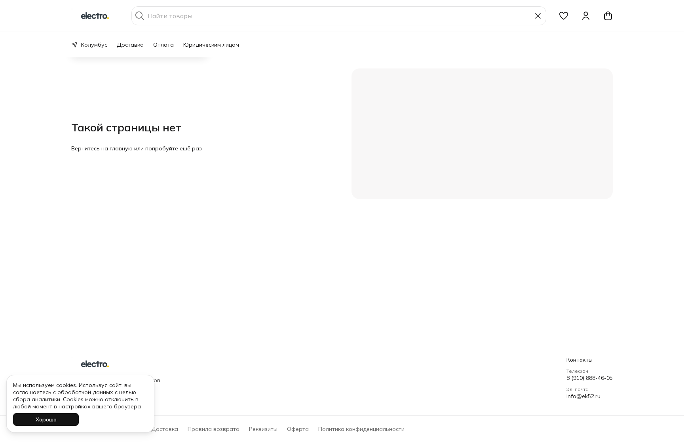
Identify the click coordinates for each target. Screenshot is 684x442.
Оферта (298, 429)
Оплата (163, 44)
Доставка (130, 44)
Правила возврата (213, 429)
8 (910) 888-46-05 (589, 377)
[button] (563, 16)
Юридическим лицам (211, 44)
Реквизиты (263, 429)
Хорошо (46, 419)
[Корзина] (608, 16)
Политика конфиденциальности (361, 429)
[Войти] (586, 16)
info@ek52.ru (583, 396)
